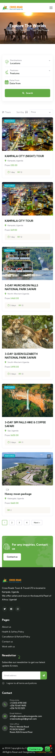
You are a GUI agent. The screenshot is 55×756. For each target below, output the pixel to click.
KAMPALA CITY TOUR (19, 220)
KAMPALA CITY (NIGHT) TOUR (24, 156)
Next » (37, 522)
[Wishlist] (49, 121)
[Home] (12, 7)
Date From (14, 80)
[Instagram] (17, 609)
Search (29, 93)
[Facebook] (11, 609)
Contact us (12, 557)
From (7, 165)
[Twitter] (4, 609)
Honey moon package (18, 494)
